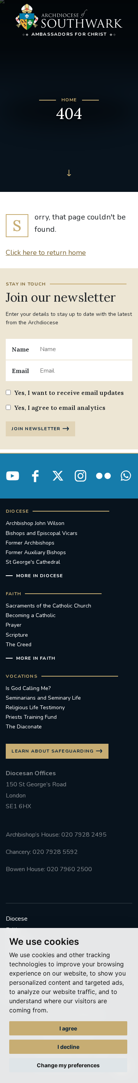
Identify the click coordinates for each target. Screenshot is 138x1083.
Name (20, 349)
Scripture (17, 635)
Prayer (13, 625)
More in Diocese (39, 575)
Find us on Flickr (103, 475)
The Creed (18, 644)
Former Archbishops (30, 542)
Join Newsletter (36, 429)
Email (20, 371)
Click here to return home (46, 252)
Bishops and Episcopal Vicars (41, 533)
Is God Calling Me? (28, 688)
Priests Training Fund (31, 717)
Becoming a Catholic (31, 615)
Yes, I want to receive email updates (69, 392)
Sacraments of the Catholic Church (48, 605)
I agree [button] (68, 1028)
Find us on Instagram (80, 475)
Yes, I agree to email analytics (59, 407)
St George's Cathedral (33, 562)
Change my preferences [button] (68, 1065)
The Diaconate (24, 726)
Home (69, 100)
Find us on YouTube (12, 475)
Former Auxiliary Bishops (36, 552)
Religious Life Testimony (35, 707)
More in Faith (35, 658)
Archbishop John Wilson (35, 523)
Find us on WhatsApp (125, 475)
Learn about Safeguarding (53, 751)
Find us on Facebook (35, 475)
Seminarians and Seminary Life (43, 698)
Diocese (17, 919)
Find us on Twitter (57, 475)
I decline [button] (68, 1046)
